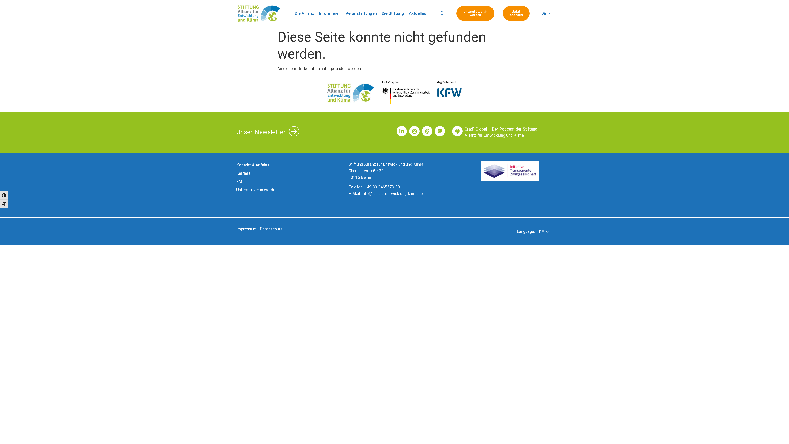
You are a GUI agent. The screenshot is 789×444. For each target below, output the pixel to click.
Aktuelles (417, 13)
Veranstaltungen (361, 13)
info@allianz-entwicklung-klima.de (392, 193)
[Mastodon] (440, 131)
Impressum (246, 229)
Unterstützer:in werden (256, 189)
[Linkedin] (402, 131)
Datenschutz (271, 229)
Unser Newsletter (261, 132)
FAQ (240, 181)
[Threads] (427, 131)
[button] (442, 13)
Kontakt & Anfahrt (252, 165)
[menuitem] (546, 13)
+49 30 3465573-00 (382, 187)
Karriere (243, 173)
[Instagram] (414, 131)
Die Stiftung (393, 13)
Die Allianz (304, 13)
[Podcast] (457, 131)
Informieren (330, 13)
